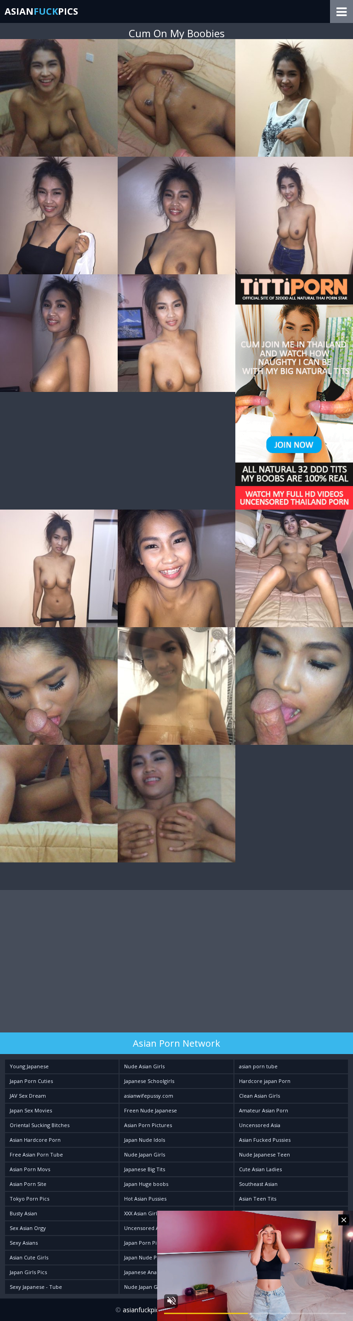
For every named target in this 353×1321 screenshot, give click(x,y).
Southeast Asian (258, 1183)
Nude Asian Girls (144, 1066)
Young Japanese (29, 1066)
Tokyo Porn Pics (29, 1198)
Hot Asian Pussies (145, 1198)
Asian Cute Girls (29, 1257)
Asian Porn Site (28, 1183)
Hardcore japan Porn (264, 1080)
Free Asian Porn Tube (36, 1154)
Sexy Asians (24, 1242)
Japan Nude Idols (144, 1139)
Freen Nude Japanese (150, 1110)
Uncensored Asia (259, 1125)
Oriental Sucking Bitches (39, 1125)
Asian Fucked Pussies (264, 1139)
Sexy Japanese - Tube (36, 1286)
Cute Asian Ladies (260, 1169)
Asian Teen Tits (257, 1198)
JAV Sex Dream (28, 1095)
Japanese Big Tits (144, 1169)
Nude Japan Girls (144, 1154)
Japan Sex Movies (31, 1110)
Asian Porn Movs (30, 1169)
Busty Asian (23, 1213)
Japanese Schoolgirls (149, 1080)
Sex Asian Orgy (28, 1228)
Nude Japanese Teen (264, 1154)
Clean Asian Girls (259, 1095)
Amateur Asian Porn (263, 1110)
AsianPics (41, 11)
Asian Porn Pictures (148, 1125)
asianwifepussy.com (148, 1095)
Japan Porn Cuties (31, 1080)
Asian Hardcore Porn (35, 1139)
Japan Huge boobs (146, 1183)
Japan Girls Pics (28, 1272)
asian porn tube (258, 1066)
